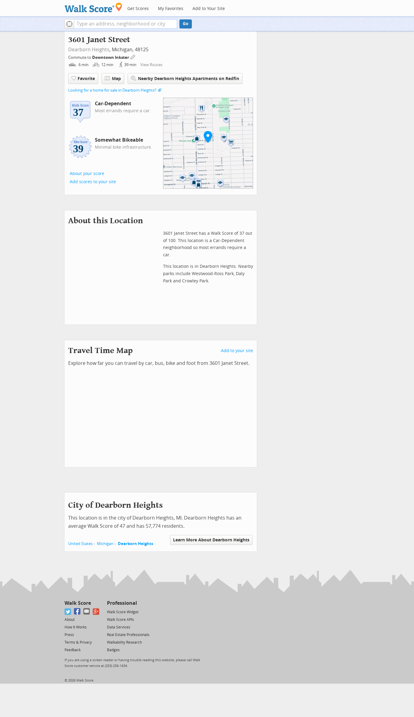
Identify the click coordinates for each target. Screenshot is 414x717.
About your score (87, 173)
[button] (69, 24)
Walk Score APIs (120, 620)
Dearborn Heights (88, 49)
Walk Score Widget (123, 612)
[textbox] (125, 24)
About (70, 620)
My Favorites (170, 8)
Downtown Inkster (111, 57)
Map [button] (116, 78)
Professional (122, 603)
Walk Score (78, 603)
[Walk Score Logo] (93, 7)
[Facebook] (77, 611)
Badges (113, 650)
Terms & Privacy (78, 642)
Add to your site (237, 350)
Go (186, 23)
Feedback (73, 650)
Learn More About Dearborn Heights (211, 540)
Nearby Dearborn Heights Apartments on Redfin (188, 78)
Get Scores (138, 8)
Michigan (105, 543)
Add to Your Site (208, 8)
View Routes (151, 64)
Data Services (118, 627)
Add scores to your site (93, 181)
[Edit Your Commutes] (133, 56)
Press (69, 635)
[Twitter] (68, 611)
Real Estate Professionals (128, 635)
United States (80, 543)
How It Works (76, 627)
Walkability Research (124, 642)
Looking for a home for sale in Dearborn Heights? (112, 90)
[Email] (86, 611)
